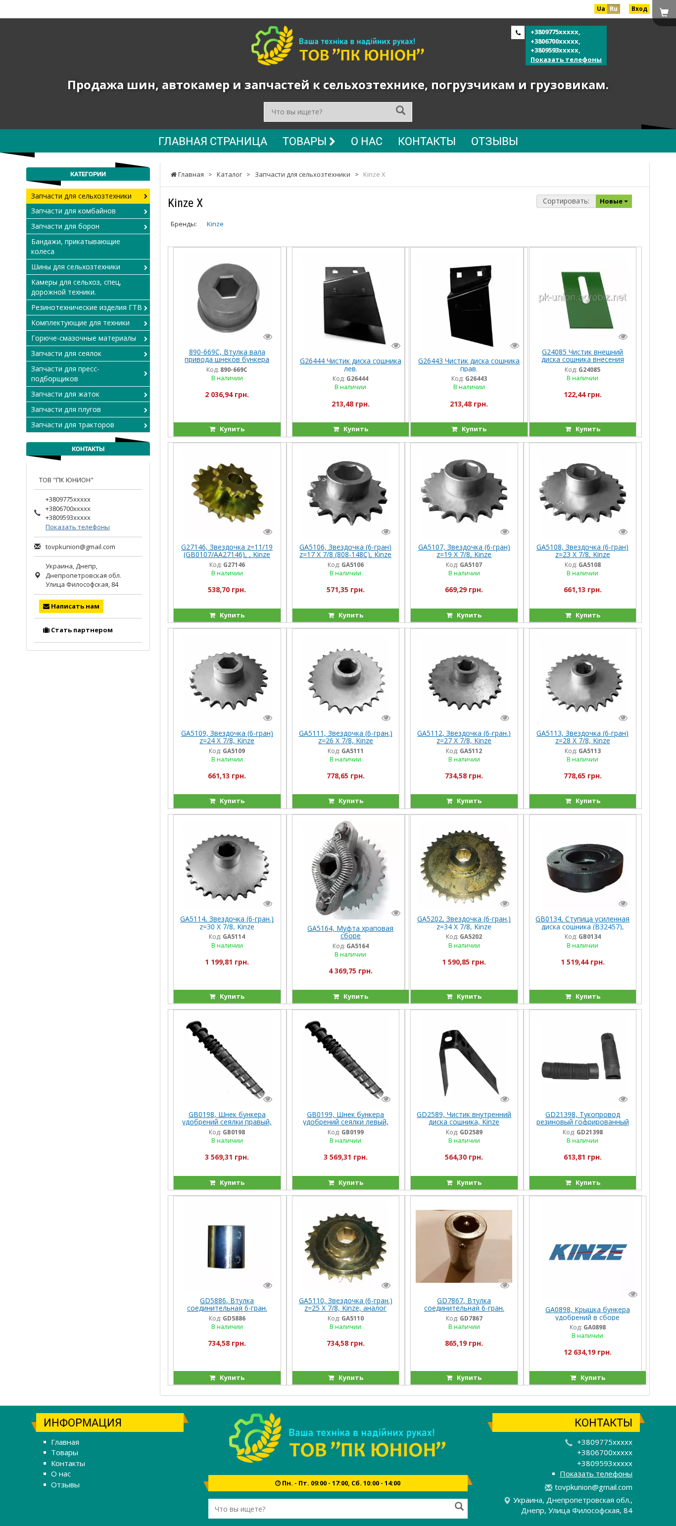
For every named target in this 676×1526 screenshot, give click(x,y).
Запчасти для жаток (65, 394)
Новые (612, 201)
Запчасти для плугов (66, 409)
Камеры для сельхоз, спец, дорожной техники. (76, 287)
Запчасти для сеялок (66, 353)
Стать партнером (81, 629)
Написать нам (74, 606)
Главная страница (212, 141)
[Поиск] (400, 111)
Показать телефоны (566, 59)
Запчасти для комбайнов (73, 210)
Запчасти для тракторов (72, 424)
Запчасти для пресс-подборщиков (65, 373)
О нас (367, 141)
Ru (614, 8)
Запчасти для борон (65, 226)
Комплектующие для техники (80, 322)
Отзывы (494, 141)
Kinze (215, 223)
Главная (65, 1442)
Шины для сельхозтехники (75, 266)
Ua (601, 8)
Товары (306, 141)
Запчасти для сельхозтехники (81, 196)
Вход (639, 8)
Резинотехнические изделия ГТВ (86, 307)
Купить (229, 428)
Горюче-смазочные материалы (83, 338)
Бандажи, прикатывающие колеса (75, 246)
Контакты (427, 141)
